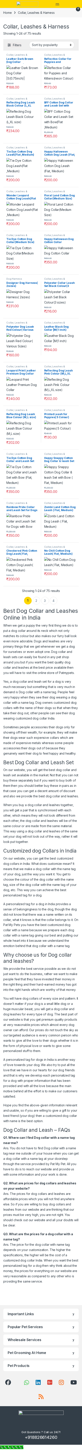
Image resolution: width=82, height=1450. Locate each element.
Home (7, 12)
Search (58, 4)
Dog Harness (14, 278)
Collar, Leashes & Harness (16, 56)
